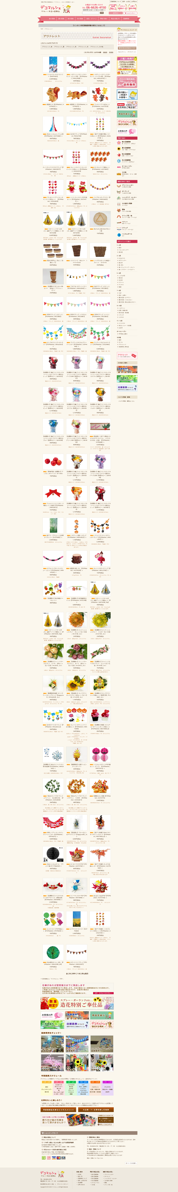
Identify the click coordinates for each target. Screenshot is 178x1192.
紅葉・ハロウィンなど (127, 155)
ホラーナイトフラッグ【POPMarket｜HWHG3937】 (78, 963)
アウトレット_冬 (83, 47)
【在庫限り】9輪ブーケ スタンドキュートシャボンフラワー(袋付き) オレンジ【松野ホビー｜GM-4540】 (77, 506)
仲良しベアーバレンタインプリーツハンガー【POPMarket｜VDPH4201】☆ (53, 834)
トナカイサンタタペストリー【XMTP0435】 (55, 75)
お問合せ (134, 1)
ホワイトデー (122, 260)
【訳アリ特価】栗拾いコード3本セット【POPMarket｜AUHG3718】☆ (100, 136)
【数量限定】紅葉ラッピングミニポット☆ (79, 765)
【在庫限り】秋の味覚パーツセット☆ (55, 599)
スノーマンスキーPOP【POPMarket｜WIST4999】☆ (78, 897)
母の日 (121, 278)
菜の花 (121, 252)
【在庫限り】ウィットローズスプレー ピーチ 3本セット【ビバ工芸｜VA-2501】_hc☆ (53, 663)
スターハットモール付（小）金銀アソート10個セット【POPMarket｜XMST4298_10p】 (100, 600)
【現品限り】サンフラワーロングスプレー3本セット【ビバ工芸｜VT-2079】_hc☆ (76, 695)
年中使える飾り (127, 167)
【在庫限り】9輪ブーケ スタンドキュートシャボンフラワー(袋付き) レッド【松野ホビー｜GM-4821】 (100, 505)
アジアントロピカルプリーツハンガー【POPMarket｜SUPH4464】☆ (76, 344)
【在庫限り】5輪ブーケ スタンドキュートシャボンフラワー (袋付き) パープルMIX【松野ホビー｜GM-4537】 (77, 375)
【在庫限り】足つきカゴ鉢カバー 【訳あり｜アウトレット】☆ (53, 288)
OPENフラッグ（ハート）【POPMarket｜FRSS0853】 (101, 315)
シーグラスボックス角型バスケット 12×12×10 (102, 261)
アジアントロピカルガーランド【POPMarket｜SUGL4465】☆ (100, 344)
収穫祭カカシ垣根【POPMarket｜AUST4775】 (102, 797)
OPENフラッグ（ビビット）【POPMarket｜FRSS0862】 (54, 315)
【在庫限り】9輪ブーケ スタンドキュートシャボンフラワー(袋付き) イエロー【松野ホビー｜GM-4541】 (77, 474)
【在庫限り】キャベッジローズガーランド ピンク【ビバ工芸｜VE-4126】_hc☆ (100, 663)
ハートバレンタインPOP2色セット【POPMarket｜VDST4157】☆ (77, 199)
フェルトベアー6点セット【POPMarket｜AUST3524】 (101, 105)
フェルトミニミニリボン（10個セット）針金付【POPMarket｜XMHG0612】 (53, 505)
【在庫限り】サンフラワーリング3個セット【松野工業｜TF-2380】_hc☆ (100, 695)
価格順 (105, 52)
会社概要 (80, 1182)
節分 (120, 247)
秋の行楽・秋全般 (124, 313)
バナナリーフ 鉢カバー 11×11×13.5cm (78, 261)
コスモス (121, 317)
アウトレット (122, 344)
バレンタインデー (124, 250)
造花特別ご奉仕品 (124, 347)
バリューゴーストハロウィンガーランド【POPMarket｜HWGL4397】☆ (100, 537)
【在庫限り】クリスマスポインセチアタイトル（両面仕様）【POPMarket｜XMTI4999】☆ (53, 898)
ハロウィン (122, 308)
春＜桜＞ (121, 265)
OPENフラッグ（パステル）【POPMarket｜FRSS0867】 (77, 315)
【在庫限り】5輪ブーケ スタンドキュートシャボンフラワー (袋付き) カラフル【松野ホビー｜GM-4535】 (100, 375)
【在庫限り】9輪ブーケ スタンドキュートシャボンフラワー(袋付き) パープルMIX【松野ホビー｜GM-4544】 (100, 474)
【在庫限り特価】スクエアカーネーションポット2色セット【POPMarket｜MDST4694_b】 (100, 727)
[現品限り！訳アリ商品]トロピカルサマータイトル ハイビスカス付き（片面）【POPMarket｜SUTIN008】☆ (100, 439)
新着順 (111, 52)
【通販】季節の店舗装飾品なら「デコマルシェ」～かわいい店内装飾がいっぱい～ (58, 2)
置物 (105, 1182)
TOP (42, 29)
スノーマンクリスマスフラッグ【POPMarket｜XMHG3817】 (53, 168)
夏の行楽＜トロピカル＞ (125, 300)
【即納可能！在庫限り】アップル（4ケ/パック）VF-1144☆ (53, 472)
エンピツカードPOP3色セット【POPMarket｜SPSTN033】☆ (53, 930)
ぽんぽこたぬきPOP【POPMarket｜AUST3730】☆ (102, 897)
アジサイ (121, 285)
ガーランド (107, 1176)
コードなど (127, 204)
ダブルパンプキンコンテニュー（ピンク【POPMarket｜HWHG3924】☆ (53, 570)
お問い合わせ (81, 1184)
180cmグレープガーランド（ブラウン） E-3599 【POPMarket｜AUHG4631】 (76, 798)
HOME (79, 1174)
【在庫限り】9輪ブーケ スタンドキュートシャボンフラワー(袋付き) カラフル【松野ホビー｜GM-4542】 (77, 407)
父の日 (121, 280)
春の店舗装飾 (94, 1174)
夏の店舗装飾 (94, 1176)
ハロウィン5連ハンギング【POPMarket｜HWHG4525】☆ (76, 536)
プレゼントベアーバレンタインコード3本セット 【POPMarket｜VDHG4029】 (53, 199)
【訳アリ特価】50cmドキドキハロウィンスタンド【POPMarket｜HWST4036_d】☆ (100, 834)
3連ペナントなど (126, 222)
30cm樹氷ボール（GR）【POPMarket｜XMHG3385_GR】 (53, 963)
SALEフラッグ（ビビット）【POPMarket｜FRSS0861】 (101, 287)
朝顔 (120, 287)
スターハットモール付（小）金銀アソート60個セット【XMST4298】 (53, 231)
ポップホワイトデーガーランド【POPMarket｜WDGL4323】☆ (53, 344)
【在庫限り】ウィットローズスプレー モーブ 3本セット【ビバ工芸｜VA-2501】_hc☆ (77, 663)
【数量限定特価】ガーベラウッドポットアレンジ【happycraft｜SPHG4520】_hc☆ (53, 695)
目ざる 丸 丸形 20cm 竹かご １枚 (102, 230)
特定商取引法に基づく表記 (47, 1184)
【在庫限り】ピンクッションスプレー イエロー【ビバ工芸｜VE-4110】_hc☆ (100, 632)
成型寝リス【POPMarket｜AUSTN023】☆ (78, 105)
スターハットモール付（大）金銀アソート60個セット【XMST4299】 (76, 231)
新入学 (121, 263)
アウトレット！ (49, 29)
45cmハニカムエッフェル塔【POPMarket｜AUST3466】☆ (53, 135)
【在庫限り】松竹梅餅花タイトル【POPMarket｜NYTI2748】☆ (76, 600)
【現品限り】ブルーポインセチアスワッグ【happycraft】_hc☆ (76, 834)
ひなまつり (122, 258)
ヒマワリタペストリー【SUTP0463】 (78, 930)
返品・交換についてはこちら (95, 1158)
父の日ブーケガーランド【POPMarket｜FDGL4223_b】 (54, 726)
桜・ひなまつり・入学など (129, 142)
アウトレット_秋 (71, 47)
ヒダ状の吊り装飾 (128, 186)
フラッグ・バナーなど (127, 228)
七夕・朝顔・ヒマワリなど (129, 148)
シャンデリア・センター (110, 1178)
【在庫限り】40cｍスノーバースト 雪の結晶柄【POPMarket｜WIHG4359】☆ (53, 766)
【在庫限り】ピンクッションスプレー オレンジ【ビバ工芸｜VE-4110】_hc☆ (77, 632)
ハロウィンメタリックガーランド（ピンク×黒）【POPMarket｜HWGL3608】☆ (76, 76)
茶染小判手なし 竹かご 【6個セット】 (55, 261)
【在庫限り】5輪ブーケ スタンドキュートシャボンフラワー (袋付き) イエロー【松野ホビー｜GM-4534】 (100, 407)
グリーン (121, 282)
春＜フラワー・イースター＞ (127, 269)
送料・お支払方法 (82, 1180)
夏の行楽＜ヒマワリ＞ (125, 297)
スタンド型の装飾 (126, 210)
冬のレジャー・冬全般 (125, 325)
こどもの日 (122, 275)
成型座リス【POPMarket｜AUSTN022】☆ (55, 105)
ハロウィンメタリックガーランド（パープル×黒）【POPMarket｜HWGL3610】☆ (100, 76)
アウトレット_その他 (96, 47)
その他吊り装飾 (108, 1180)
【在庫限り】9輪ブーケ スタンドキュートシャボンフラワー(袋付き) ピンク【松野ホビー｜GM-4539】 (53, 406)
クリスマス (122, 323)
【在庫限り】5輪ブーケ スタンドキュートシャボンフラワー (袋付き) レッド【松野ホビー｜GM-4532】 (53, 374)
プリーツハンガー (109, 1174)
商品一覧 (80, 1176)
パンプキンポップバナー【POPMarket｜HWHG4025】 (101, 198)
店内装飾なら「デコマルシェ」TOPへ (52, 979)
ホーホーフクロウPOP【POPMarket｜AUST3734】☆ (78, 865)
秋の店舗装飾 (94, 1178)
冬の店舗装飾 (94, 1180)
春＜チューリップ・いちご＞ (127, 267)
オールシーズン (95, 1182)
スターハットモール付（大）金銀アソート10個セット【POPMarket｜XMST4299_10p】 (53, 632)
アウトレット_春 (47, 47)
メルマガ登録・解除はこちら (126, 401)
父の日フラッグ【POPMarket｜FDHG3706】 (78, 135)
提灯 (120, 340)
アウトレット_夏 (59, 47)
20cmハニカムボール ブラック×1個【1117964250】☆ (54, 865)
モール (121, 342)
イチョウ (121, 315)
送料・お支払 (126, 1)
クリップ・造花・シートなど (129, 216)
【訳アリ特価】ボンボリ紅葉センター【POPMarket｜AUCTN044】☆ (100, 866)
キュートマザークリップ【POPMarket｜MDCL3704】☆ (101, 569)
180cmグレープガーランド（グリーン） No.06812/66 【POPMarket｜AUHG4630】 (53, 798)
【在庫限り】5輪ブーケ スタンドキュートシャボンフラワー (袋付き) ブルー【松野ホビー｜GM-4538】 (53, 438)
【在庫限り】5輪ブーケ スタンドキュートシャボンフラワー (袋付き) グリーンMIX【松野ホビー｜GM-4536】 (77, 439)
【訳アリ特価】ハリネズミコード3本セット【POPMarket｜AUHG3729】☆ (100, 931)
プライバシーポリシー (62, 1184)
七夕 (120, 293)
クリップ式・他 (108, 1184)
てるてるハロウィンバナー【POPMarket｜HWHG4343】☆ (77, 287)
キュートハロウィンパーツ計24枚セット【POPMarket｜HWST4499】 (76, 727)
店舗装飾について (115, 1)
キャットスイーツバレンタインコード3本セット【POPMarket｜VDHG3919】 (76, 169)
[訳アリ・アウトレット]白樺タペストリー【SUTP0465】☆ (54, 536)
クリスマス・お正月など (128, 161)
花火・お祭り (122, 295)
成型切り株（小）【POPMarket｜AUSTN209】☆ (78, 569)
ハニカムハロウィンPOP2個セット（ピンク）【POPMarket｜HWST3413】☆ (100, 766)
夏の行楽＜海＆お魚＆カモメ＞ (127, 302)
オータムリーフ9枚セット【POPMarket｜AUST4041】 (101, 168)
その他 (93, 1184)
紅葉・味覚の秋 (123, 310)
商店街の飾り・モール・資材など (129, 173)
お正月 (121, 328)
